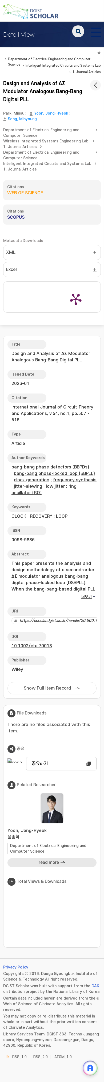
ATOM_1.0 (63, 1057)
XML (10, 252)
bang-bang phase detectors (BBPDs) (50, 467)
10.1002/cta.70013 (31, 646)
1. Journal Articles (86, 72)
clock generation (31, 480)
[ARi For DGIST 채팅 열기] (90, 1068)
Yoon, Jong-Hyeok (51, 113)
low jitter (55, 486)
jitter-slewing (28, 486)
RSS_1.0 (19, 1057)
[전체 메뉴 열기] (96, 31)
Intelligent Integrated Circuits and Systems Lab (63, 65)
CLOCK (18, 516)
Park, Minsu (13, 113)
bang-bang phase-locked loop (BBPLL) (54, 473)
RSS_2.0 (40, 1057)
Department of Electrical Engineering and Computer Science (49, 59)
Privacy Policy (15, 967)
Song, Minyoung (22, 119)
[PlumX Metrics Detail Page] (75, 299)
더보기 (86, 597)
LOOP (61, 516)
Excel (11, 269)
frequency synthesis (75, 480)
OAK (95, 986)
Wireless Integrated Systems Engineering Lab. (46, 141)
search (78, 31)
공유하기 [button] (40, 763)
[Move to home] (99, 52)
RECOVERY (41, 516)
